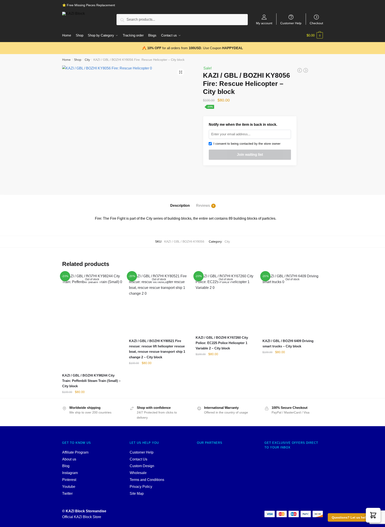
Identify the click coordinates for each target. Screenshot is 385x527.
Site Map (137, 493)
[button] (373, 515)
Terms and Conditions (147, 480)
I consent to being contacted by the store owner (246, 143)
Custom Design (142, 466)
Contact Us (138, 459)
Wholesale (138, 473)
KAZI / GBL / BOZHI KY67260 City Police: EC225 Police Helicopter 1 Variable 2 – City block (222, 343)
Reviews (203, 205)
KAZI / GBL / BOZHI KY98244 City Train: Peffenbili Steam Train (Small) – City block (91, 380)
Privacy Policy (141, 486)
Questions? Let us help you (353, 517)
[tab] (180, 202)
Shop (77, 59)
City (87, 59)
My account (264, 23)
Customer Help (290, 23)
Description (180, 205)
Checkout (316, 23)
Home (66, 59)
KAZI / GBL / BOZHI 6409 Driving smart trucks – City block (287, 343)
